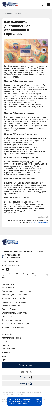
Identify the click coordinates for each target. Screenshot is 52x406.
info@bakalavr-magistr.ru (12, 265)
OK (38, 402)
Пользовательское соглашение (12, 394)
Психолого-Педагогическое (14, 302)
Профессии (7, 360)
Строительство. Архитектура (14, 313)
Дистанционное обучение (12, 13)
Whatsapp (24, 384)
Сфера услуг (7, 316)
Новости (27, 13)
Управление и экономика (13, 327)
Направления (8, 284)
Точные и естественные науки (15, 324)
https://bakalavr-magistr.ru (39, 222)
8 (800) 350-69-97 (12, 255)
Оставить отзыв (26, 365)
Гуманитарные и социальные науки (18, 291)
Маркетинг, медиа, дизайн (13, 298)
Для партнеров (8, 349)
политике (23, 403)
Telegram (24, 377)
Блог (4, 356)
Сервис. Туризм (9, 309)
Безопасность (8, 288)
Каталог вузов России (11, 338)
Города (5, 341)
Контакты (6, 352)
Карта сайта (7, 334)
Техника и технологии (11, 320)
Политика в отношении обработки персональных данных (21, 392)
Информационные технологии (15, 295)
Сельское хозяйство (11, 306)
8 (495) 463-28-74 (12, 257)
